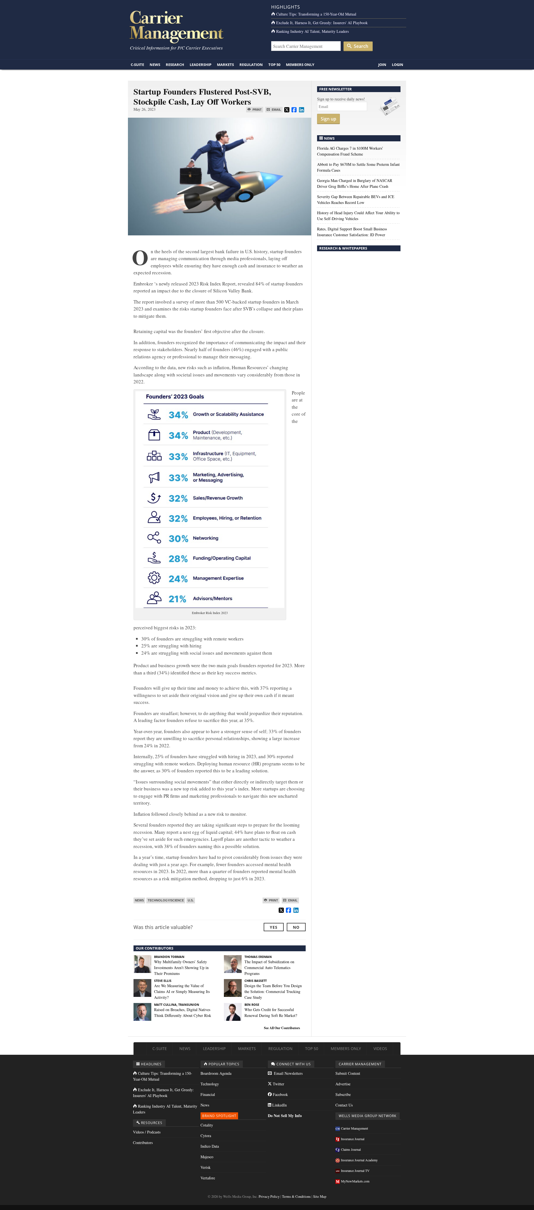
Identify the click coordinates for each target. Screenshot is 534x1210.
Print (257, 109)
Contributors (143, 1142)
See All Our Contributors (282, 1028)
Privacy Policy (269, 1196)
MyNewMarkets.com (355, 1181)
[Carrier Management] (195, 26)
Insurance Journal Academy (359, 1160)
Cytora (206, 1135)
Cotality (207, 1125)
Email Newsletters (288, 1073)
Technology (210, 1083)
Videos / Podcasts (146, 1132)
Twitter (278, 1083)
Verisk (206, 1167)
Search (360, 46)
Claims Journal (351, 1149)
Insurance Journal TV (355, 1170)
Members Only (300, 64)
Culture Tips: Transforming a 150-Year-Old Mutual (316, 14)
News (155, 64)
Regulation (251, 64)
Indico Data (210, 1146)
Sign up (328, 119)
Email (276, 109)
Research (175, 64)
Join (382, 64)
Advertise (342, 1083)
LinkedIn (279, 1105)
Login (397, 64)
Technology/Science (166, 900)
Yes (274, 927)
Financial (208, 1094)
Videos (380, 1048)
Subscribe (343, 1094)
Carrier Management (354, 1128)
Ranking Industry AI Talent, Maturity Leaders (312, 31)
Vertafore (208, 1178)
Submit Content (347, 1073)
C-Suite (137, 64)
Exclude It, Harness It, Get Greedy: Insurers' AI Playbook (322, 22)
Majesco (207, 1156)
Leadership (200, 64)
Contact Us (344, 1105)
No (296, 927)
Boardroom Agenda (216, 1073)
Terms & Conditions (296, 1196)
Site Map (319, 1196)
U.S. (191, 900)
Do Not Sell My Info (285, 1115)
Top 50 (274, 64)
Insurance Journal (352, 1139)
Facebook (280, 1094)
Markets (225, 64)
